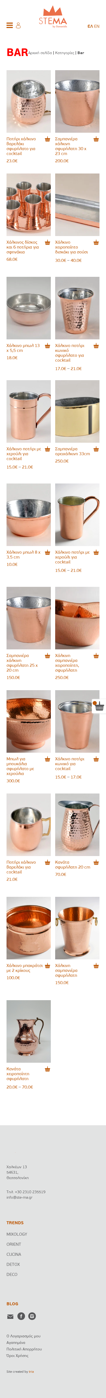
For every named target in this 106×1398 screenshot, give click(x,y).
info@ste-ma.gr (20, 1198)
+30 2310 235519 (30, 1192)
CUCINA (14, 1255)
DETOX (13, 1265)
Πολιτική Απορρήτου (24, 1349)
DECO (12, 1275)
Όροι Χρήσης (18, 1356)
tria (31, 1372)
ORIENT (14, 1244)
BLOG (12, 1304)
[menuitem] (90, 26)
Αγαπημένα (16, 1343)
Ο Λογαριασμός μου (23, 1336)
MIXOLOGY (17, 1234)
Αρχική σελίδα (40, 53)
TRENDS (15, 1223)
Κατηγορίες (64, 53)
